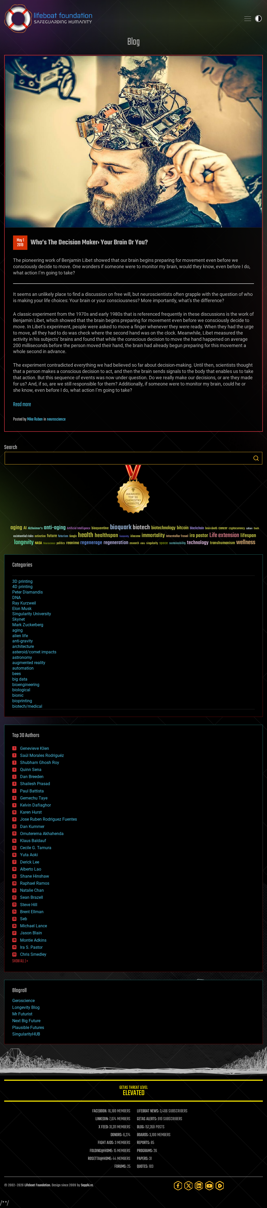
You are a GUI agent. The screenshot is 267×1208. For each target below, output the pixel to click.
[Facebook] (178, 1185)
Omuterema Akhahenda (42, 833)
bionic (17, 695)
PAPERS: (142, 1158)
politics (61, 543)
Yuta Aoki (29, 854)
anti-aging (55, 528)
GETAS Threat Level (133, 1091)
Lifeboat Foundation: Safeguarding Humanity (120, 18)
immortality (153, 535)
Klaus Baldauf (33, 840)
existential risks (23, 536)
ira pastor (199, 536)
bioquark (120, 527)
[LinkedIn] (199, 1185)
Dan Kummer (32, 826)
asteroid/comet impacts (34, 651)
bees (16, 673)
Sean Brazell (31, 897)
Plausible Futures (28, 1027)
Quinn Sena (30, 769)
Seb (23, 918)
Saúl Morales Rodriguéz (42, 755)
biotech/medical (27, 706)
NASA (38, 543)
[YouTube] (209, 1185)
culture (249, 528)
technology (198, 543)
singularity (152, 543)
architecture (23, 646)
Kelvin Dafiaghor (35, 805)
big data (19, 679)
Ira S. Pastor (31, 947)
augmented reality (28, 662)
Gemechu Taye (33, 798)
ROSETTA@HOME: (100, 1158)
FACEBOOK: (99, 1111)
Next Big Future (26, 1020)
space (163, 543)
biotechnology (163, 528)
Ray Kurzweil (24, 603)
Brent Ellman (32, 911)
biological (21, 689)
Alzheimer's (35, 529)
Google (73, 536)
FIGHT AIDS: (106, 1143)
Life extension (224, 535)
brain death (211, 528)
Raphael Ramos (34, 883)
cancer (223, 528)
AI (25, 528)
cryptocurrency (237, 528)
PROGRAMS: (145, 1151)
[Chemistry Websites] (133, 490)
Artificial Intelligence (78, 528)
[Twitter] (188, 1185)
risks (142, 543)
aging (16, 528)
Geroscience (23, 1000)
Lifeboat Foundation (37, 1185)
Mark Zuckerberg (27, 624)
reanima (72, 542)
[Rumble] (220, 1185)
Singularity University (31, 613)
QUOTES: (142, 1166)
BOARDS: (143, 1135)
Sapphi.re (87, 1185)
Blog (133, 42)
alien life (20, 635)
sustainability (177, 543)
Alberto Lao (30, 869)
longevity (24, 542)
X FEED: (103, 1127)
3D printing (22, 581)
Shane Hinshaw (34, 876)
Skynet (18, 619)
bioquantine (100, 528)
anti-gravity (22, 640)
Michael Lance (33, 925)
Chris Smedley (33, 954)
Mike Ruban (35, 419)
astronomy (22, 657)
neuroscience (56, 419)
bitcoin (183, 528)
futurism (63, 536)
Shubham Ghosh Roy (39, 762)
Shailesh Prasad (35, 783)
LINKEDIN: (101, 1119)
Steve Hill (28, 904)
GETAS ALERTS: (147, 1119)
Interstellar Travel (177, 536)
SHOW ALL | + (20, 961)
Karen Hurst (31, 812)
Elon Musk (22, 608)
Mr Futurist (22, 1013)
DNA (16, 597)
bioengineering (25, 684)
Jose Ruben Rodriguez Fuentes (48, 819)
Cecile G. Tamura (35, 847)
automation (23, 668)
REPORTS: (143, 1143)
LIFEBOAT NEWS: (148, 1111)
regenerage (91, 543)
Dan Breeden (32, 776)
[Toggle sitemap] (247, 18)
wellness (245, 542)
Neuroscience (49, 543)
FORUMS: (120, 1166)
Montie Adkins (33, 940)
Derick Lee (29, 862)
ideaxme (135, 536)
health (85, 535)
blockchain (197, 528)
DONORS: (116, 1135)
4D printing (22, 586)
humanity (124, 536)
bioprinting (22, 700)
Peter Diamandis (27, 592)
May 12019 (20, 243)
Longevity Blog (26, 1007)
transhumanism (222, 542)
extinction (40, 536)
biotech (141, 527)
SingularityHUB (26, 1034)
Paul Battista (32, 791)
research (134, 543)
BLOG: (140, 1127)
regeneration (116, 543)
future (52, 535)
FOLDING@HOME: (101, 1151)
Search (256, 458)
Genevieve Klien (34, 748)
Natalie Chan (32, 890)
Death (256, 528)
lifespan (248, 536)
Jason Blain (31, 932)
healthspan (106, 535)
